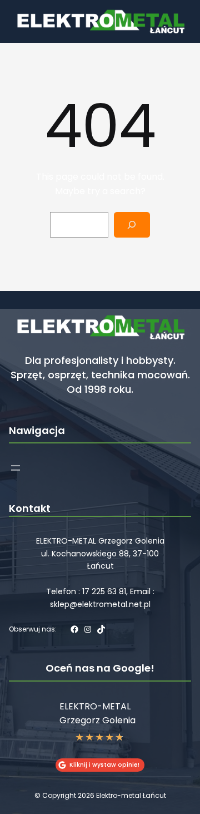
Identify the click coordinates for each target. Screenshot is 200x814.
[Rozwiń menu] (15, 468)
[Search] (132, 225)
